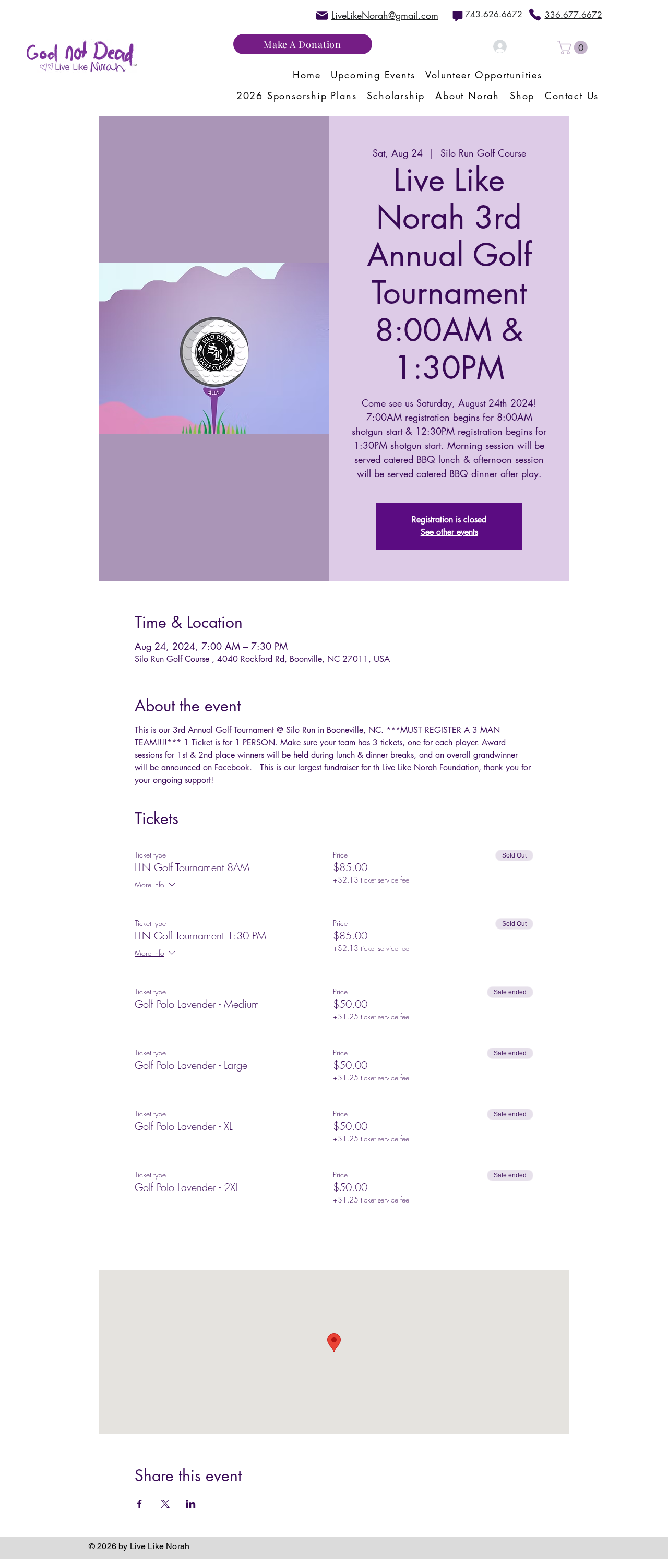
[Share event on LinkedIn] (191, 1504)
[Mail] (322, 15)
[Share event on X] (165, 1504)
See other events (449, 532)
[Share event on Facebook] (140, 1504)
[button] (574, 47)
